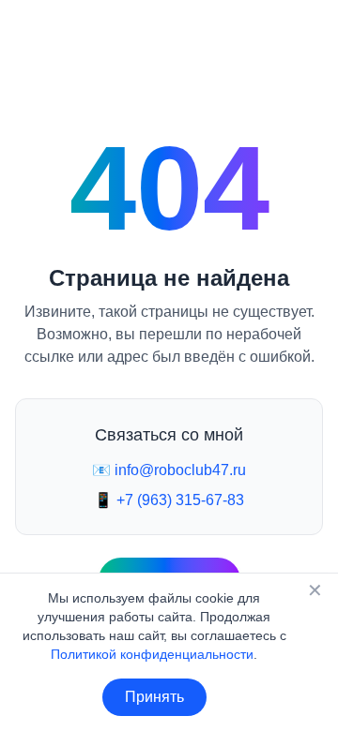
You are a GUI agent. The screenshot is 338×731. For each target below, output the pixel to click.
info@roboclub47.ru (180, 470)
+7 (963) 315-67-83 (180, 500)
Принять (154, 697)
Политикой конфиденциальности (152, 654)
